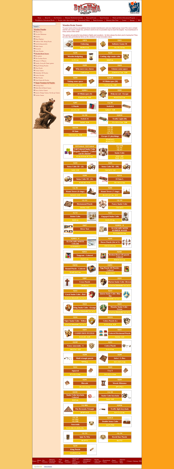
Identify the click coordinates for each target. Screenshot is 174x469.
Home (39, 18)
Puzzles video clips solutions (66, 20)
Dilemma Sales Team (112, 20)
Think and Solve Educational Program (123, 18)
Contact (124, 20)
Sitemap (132, 20)
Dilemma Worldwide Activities (74, 18)
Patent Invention (98, 20)
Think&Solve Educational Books (45, 20)
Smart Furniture (104, 18)
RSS (139, 20)
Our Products (58, 18)
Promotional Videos (84, 20)
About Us (47, 18)
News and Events (91, 18)
